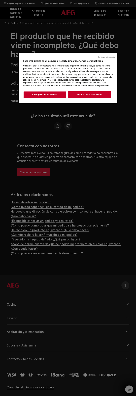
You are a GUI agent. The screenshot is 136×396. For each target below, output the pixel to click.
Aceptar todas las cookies (89, 95)
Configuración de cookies (44, 95)
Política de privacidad (99, 85)
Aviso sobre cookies (71, 85)
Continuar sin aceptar (106, 57)
